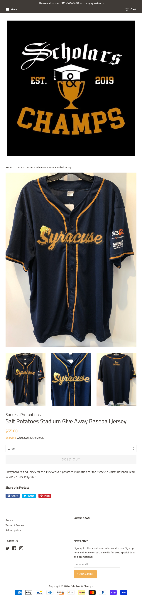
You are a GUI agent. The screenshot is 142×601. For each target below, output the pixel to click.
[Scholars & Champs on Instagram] (21, 549)
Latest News (81, 517)
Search (9, 520)
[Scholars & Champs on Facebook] (14, 549)
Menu (13, 9)
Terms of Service (15, 525)
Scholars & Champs (82, 586)
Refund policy (13, 530)
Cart (133, 9)
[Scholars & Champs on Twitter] (8, 549)
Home (9, 167)
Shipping (11, 437)
